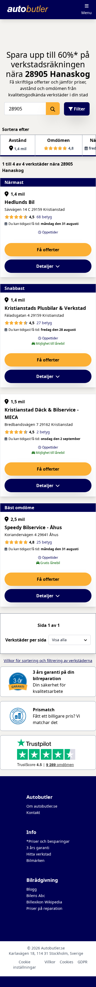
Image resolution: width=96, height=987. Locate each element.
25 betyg (44, 542)
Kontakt (33, 812)
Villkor (50, 961)
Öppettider (49, 232)
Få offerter (48, 250)
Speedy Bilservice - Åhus (33, 527)
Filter (79, 109)
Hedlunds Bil (19, 202)
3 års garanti (37, 847)
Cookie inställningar (24, 964)
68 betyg (44, 216)
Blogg (31, 889)
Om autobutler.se (41, 806)
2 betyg (43, 431)
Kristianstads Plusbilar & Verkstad (45, 308)
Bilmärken (35, 860)
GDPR (82, 961)
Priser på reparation (44, 908)
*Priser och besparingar (48, 841)
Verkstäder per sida (25, 640)
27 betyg (44, 322)
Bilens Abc (35, 895)
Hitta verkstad (38, 854)
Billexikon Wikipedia (44, 901)
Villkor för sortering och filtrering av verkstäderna (48, 660)
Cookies (66, 961)
